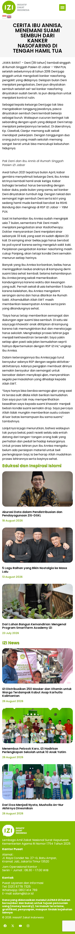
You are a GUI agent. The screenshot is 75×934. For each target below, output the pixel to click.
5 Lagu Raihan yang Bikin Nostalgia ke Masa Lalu (34, 570)
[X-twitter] (13, 926)
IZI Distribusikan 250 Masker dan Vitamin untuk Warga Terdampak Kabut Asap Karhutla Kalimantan (37, 692)
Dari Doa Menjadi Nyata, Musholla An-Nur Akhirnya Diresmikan (33, 806)
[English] (9, 16)
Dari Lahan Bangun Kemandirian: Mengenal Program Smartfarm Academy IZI (34, 626)
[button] (62, 7)
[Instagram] (28, 926)
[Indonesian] (4, 16)
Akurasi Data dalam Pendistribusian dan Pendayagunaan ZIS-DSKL (32, 514)
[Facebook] (5, 926)
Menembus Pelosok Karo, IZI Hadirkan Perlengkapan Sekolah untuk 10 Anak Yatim (34, 750)
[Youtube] (20, 926)
